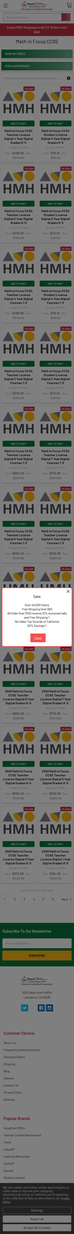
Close (38, 638)
